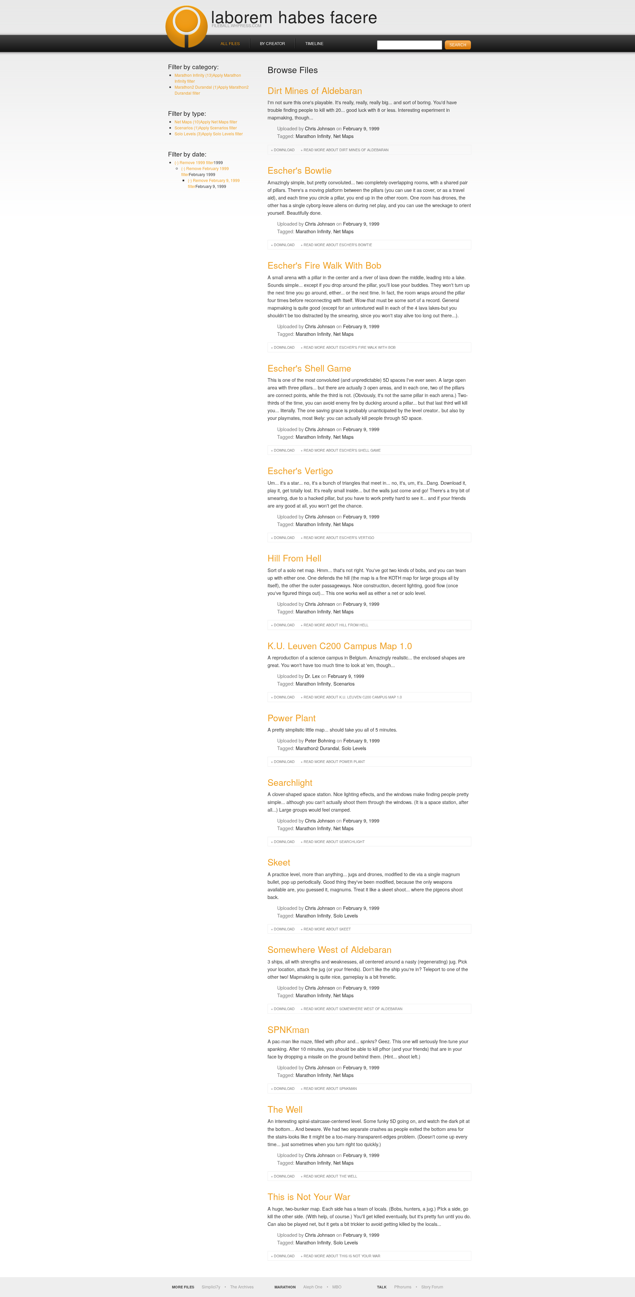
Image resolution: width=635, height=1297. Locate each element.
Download (284, 149)
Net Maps (343, 135)
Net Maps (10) (206, 121)
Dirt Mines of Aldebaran (315, 90)
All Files (230, 43)
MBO (336, 1286)
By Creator (272, 43)
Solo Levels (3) (209, 133)
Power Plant (292, 717)
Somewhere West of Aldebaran (330, 949)
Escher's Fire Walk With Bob (324, 264)
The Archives (242, 1286)
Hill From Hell (294, 557)
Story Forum (432, 1286)
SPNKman (288, 1029)
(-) (194, 162)
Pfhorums (402, 1286)
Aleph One (312, 1286)
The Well (285, 1108)
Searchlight (290, 782)
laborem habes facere (294, 16)
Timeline (314, 43)
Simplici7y (211, 1286)
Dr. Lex (312, 675)
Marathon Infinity (313, 135)
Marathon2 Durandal (317, 747)
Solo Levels (354, 747)
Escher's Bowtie (300, 169)
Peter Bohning (320, 740)
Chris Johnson (320, 128)
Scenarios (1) (206, 127)
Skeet (279, 861)
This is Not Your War (309, 1196)
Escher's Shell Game (309, 367)
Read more (346, 149)
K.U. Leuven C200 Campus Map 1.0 (340, 645)
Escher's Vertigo (300, 470)
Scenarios (344, 683)
